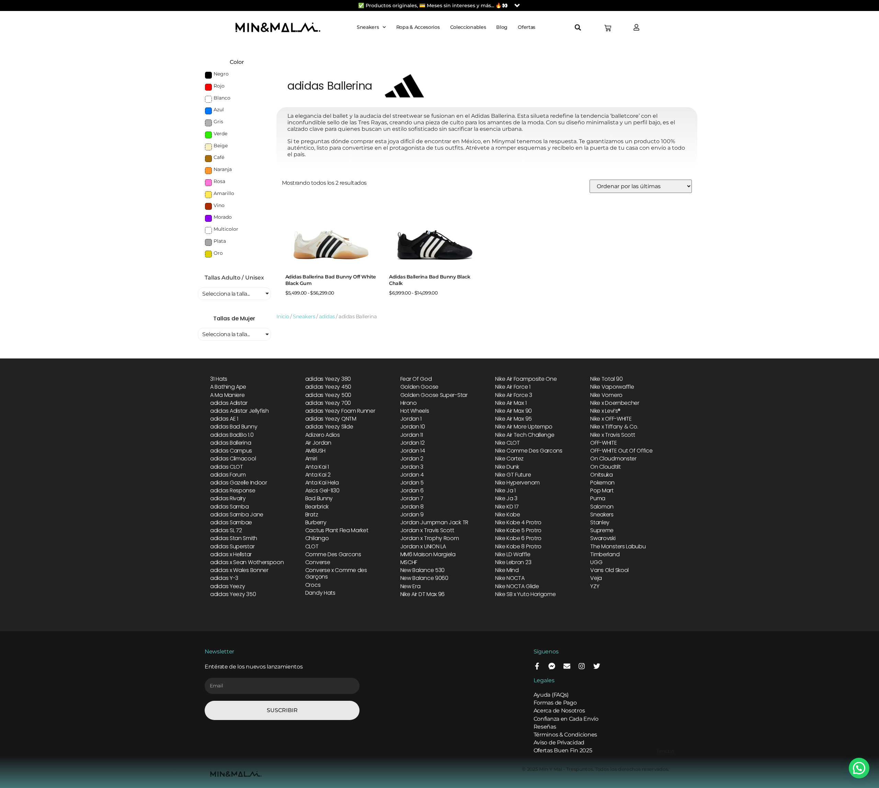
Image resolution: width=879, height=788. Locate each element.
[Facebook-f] (537, 666)
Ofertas (526, 27)
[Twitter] (596, 666)
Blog (501, 27)
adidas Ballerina (329, 85)
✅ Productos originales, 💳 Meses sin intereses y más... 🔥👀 (433, 5)
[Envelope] (566, 666)
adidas (327, 316)
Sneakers (368, 27)
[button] (578, 27)
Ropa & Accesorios (418, 27)
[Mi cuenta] (638, 27)
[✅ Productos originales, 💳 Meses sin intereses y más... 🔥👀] (517, 5)
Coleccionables (468, 27)
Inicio (282, 316)
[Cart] (607, 28)
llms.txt (665, 751)
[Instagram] (581, 666)
